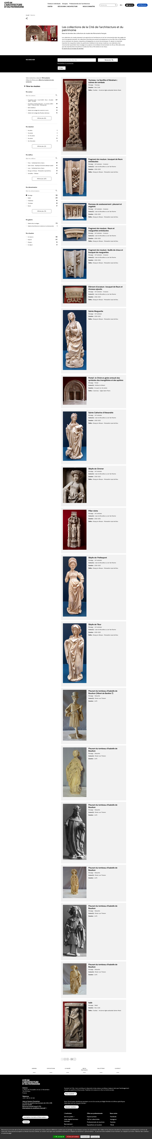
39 (72, 1059)
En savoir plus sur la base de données (72, 48)
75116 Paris (26, 1091)
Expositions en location (94, 1125)
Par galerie (29, 219)
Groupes (65, 4)
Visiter (50, 6)
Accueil (27, 15)
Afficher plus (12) (41, 146)
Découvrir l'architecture (67, 6)
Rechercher (30, 60)
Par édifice (29, 155)
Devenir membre (70, 1107)
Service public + (69, 1117)
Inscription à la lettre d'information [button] (34, 1117)
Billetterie (143, 5)
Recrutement (68, 1124)
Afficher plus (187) (41, 178)
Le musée (68, 1068)
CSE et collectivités (93, 1119)
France (24, 1093)
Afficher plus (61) (41, 118)
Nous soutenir (69, 1094)
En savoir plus (95, 1136)
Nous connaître (89, 6)
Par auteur (29, 92)
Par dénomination (31, 187)
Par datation (30, 127)
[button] (149, 31)
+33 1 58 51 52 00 (28, 1098)
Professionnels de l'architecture (79, 4)
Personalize (85, 1136)
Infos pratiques (84, 1069)
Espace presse (91, 1117)
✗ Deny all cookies (73, 1136)
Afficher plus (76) (41, 211)
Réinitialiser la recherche (65, 63)
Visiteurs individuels (54, 4)
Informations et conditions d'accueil (33, 1108)
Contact (118, 1068)
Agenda (130, 5)
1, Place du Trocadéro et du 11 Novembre (35, 1090)
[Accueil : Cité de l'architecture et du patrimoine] (14, 5)
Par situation (30, 233)
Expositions (51, 1068)
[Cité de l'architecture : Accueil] (31, 1085)
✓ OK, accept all (59, 1136)
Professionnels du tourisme (95, 1122)
